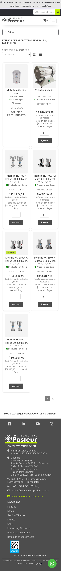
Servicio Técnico (16, 515)
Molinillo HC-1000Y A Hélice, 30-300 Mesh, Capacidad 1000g (45, 179)
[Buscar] (57, 12)
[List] (40, 54)
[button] (44, 20)
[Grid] (34, 54)
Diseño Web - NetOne (11, 561)
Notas (10, 511)
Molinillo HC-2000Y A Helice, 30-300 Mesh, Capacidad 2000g (16, 261)
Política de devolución (18, 532)
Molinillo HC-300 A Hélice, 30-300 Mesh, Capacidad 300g (16, 343)
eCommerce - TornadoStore (31, 561)
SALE (10, 524)
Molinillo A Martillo (44, 90)
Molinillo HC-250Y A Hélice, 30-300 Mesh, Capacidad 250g (45, 261)
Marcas (11, 519)
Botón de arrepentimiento (20, 536)
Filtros (11, 32)
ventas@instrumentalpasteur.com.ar (29, 490)
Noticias (11, 506)
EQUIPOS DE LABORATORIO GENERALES (24, 40)
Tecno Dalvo (16, 108)
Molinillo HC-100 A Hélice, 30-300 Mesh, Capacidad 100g (16, 179)
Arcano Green (44, 104)
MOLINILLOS (9, 43)
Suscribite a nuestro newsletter (27, 496)
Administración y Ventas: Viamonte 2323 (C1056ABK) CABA (27, 452)
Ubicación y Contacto (18, 528)
